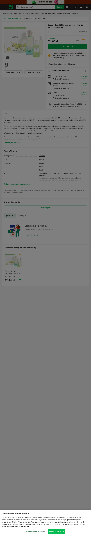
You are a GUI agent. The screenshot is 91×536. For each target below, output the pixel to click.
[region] (45, 523)
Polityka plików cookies (21, 527)
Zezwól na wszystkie (56, 531)
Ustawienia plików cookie (35, 531)
